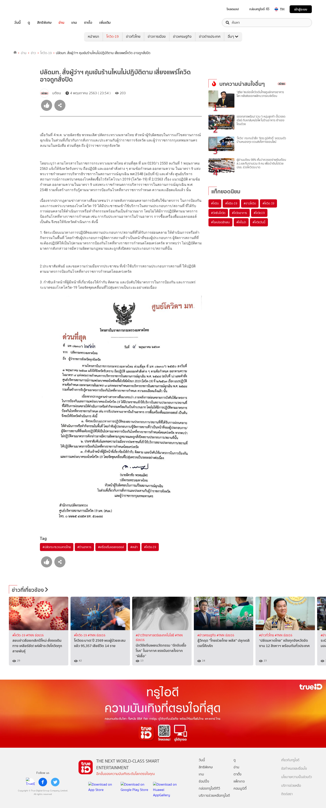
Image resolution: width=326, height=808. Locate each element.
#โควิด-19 (150, 547)
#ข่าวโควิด (250, 203)
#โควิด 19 (268, 203)
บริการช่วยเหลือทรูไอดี (214, 795)
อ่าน (61, 22)
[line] (30, 782)
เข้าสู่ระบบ (300, 9)
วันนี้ (17, 22)
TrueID (27, 9)
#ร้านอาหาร (84, 547)
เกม (74, 22)
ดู (29, 22)
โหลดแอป (233, 9)
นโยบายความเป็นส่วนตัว (296, 777)
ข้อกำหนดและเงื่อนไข (294, 768)
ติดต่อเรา (287, 794)
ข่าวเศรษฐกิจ (182, 36)
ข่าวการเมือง (157, 36)
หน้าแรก (93, 36)
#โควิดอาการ (239, 213)
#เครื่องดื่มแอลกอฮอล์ (111, 547)
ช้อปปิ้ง (204, 781)
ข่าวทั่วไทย (133, 36)
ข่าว (33, 53)
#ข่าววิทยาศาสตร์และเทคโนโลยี (155, 635)
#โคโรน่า (241, 222)
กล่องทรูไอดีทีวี (209, 788)
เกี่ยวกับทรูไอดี (290, 760)
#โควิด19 (259, 213)
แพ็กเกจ (239, 781)
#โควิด (215, 203)
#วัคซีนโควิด (218, 213)
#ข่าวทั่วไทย (267, 635)
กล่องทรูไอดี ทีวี (259, 9)
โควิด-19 (112, 36)
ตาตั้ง (88, 22)
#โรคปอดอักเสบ (220, 222)
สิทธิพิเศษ (44, 22)
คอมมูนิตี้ (240, 788)
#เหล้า (133, 547)
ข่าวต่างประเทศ (209, 36)
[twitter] (55, 782)
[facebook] (42, 782)
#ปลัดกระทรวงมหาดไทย (57, 547)
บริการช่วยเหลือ (291, 785)
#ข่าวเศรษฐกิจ (207, 635)
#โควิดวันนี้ (259, 222)
